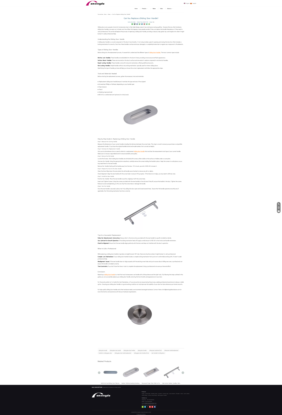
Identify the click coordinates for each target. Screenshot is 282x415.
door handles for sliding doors (158, 353)
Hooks (182, 393)
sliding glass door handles (129, 350)
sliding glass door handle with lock (141, 353)
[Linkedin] (145, 407)
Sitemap (143, 414)
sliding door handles (142, 350)
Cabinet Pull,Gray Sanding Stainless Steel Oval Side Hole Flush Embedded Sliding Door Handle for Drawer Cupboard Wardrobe (110, 383)
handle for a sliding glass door (105, 353)
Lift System (178, 393)
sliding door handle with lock (155, 350)
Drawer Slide (147, 393)
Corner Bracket (172, 393)
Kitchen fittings (144, 395)
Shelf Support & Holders (162, 395)
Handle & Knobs (154, 393)
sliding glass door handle (115, 350)
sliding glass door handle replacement (123, 353)
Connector (160, 393)
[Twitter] (147, 407)
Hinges (143, 393)
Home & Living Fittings (152, 395)
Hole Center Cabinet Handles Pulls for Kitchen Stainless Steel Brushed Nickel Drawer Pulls (151, 383)
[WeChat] (143, 407)
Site (153, 22)
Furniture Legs (165, 393)
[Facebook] (155, 407)
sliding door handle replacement (171, 350)
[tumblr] (152, 407)
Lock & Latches (186, 393)
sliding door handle (103, 350)
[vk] (150, 407)
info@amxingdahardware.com (150, 403)
